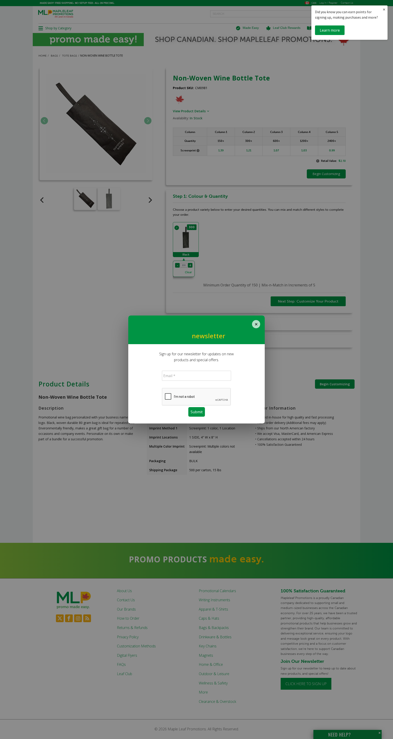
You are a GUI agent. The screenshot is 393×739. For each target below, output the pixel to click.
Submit (197, 411)
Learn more (330, 30)
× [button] (384, 9)
